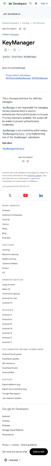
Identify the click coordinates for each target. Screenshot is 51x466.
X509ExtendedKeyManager (18, 78)
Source (5, 224)
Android (6, 210)
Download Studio (10, 368)
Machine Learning (10, 254)
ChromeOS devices (11, 293)
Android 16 (7, 319)
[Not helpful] (24, 29)
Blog (4, 233)
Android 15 (7, 324)
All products (8, 434)
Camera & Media (9, 263)
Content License (34, 175)
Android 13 (7, 333)
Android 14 (7, 328)
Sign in (44, 3)
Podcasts (6, 237)
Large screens (8, 284)
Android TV (7, 303)
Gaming (6, 249)
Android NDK (8, 372)
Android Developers (10, 23)
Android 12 (7, 337)
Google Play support (11, 393)
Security (6, 219)
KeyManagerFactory (13, 148)
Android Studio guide (12, 354)
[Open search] (30, 3)
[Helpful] (20, 29)
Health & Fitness (9, 259)
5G (3, 272)
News (4, 228)
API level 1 (14, 34)
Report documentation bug (14, 389)
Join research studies (11, 398)
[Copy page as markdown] (14, 49)
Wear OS (6, 289)
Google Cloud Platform (12, 430)
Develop (25, 23)
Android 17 (7, 315)
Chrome (5, 421)
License (15, 445)
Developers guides (10, 358)
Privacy (5, 268)
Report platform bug (11, 384)
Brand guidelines (29, 445)
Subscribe (38, 451)
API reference (12, 14)
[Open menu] (4, 3)
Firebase (6, 425)
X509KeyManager (40, 78)
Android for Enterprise (12, 215)
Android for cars (9, 298)
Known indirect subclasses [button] (27, 76)
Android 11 (7, 342)
